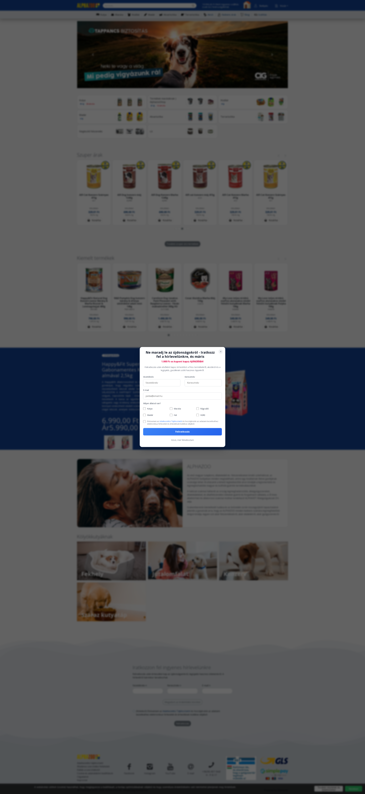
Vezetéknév (148, 376)
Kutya (149, 408)
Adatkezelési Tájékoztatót (171, 421)
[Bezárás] (220, 351)
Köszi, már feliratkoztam (182, 440)
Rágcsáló (204, 408)
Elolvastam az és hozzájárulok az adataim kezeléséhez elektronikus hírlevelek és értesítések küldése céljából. (182, 422)
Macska (177, 408)
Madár (150, 415)
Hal (175, 415)
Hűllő (202, 415)
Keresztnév (190, 376)
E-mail (146, 390)
